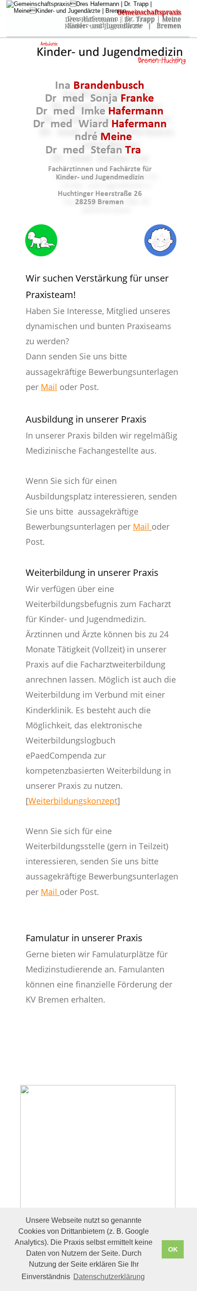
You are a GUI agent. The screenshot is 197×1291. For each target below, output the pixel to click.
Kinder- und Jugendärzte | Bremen (123, 26)
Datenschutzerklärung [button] (109, 1276)
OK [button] (173, 1249)
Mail (49, 386)
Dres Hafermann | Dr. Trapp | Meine (123, 19)
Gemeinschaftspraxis (149, 12)
